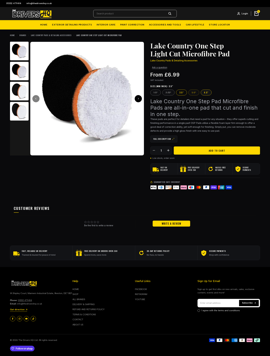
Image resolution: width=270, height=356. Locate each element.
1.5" (157, 92)
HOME (75, 289)
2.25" (170, 92)
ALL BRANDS (78, 299)
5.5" (195, 92)
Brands (23, 35)
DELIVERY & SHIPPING (83, 304)
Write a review (171, 223)
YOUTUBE (140, 299)
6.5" (206, 92)
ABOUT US (77, 324)
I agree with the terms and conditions (221, 310)
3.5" (181, 92)
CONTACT (77, 319)
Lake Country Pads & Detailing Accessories (51, 35)
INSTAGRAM (141, 294)
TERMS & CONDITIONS (84, 314)
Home (12, 35)
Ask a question (159, 67)
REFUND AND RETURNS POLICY (88, 309)
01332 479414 (25, 300)
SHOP (75, 294)
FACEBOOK (141, 289)
